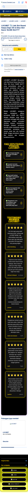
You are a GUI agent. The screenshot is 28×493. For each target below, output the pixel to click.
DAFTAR (7, 15)
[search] (14, 6)
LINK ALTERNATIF (14, 483)
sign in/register (19, 69)
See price (5, 441)
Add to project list (15, 65)
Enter (19, 49)
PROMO (15, 470)
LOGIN (21, 15)
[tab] (7, 447)
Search (3, 6)
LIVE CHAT (15, 488)
